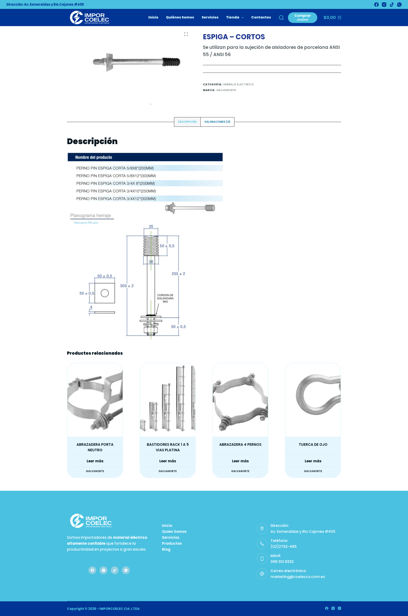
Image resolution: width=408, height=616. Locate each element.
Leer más (95, 461)
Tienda (232, 17)
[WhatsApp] (399, 4)
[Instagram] (384, 4)
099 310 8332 (282, 561)
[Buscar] (281, 17)
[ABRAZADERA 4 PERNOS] (240, 400)
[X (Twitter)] (333, 608)
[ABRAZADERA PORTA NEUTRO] (95, 400)
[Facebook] (376, 4)
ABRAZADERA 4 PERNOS (240, 444)
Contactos (261, 17)
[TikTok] (392, 4)
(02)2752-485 (284, 546)
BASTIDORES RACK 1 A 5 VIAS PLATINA (168, 447)
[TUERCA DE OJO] (313, 400)
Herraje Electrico (238, 84)
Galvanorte (226, 90)
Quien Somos (174, 531)
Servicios (210, 17)
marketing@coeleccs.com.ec (298, 576)
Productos (172, 543)
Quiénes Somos (180, 17)
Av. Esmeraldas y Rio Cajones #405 (303, 531)
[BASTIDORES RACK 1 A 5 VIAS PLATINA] (167, 400)
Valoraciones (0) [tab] (217, 122)
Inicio (153, 17)
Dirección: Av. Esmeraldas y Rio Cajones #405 (45, 4)
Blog (166, 549)
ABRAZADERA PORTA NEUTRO (94, 447)
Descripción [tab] (187, 122)
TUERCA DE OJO (313, 444)
